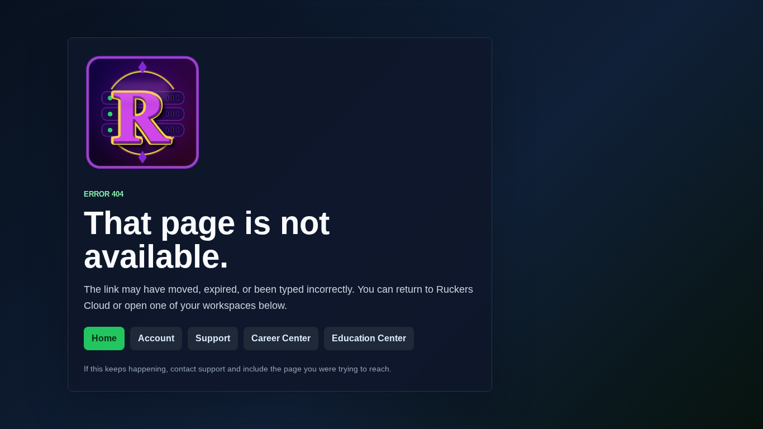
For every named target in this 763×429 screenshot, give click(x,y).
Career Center (281, 338)
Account (156, 338)
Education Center (369, 338)
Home (104, 338)
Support (212, 338)
